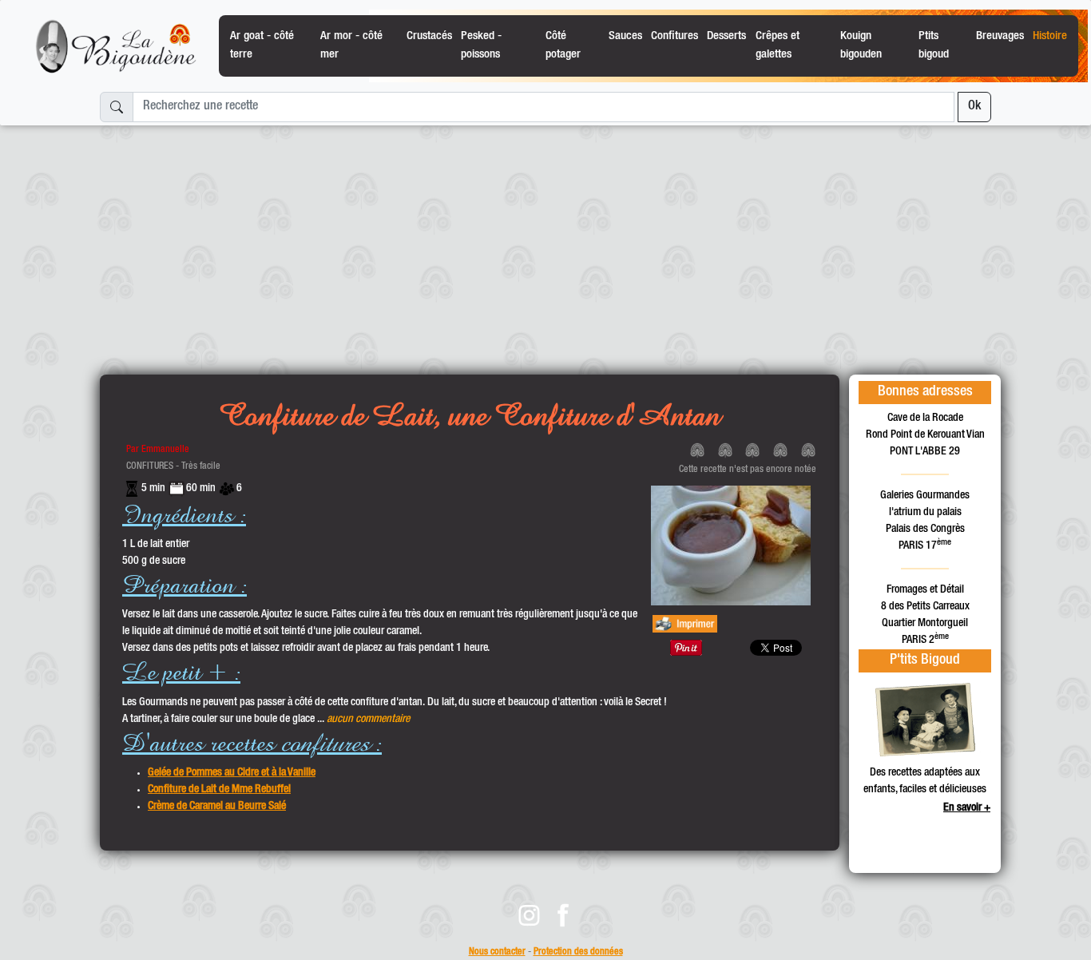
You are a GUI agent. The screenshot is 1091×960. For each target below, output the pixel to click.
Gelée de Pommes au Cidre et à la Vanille (231, 773)
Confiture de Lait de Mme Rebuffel (219, 789)
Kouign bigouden (861, 45)
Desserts (726, 36)
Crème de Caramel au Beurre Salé (217, 806)
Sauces (625, 36)
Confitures (674, 36)
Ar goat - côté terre (262, 45)
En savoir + (966, 808)
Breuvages (1000, 36)
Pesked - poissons (481, 45)
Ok (974, 107)
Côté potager (563, 45)
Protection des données (578, 952)
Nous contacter (497, 952)
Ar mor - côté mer (351, 45)
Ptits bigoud (933, 45)
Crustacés (429, 36)
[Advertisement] (545, 243)
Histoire (1050, 36)
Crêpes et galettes (777, 45)
